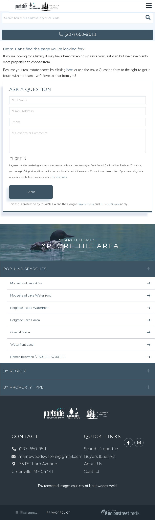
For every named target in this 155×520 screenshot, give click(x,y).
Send (31, 192)
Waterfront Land (22, 344)
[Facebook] (128, 442)
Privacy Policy (60, 177)
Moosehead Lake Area (26, 283)
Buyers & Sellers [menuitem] (99, 456)
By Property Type (23, 387)
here (69, 70)
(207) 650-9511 (80, 34)
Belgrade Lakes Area (25, 320)
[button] (148, 18)
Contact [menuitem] (91, 471)
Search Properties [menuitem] (101, 448)
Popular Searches (24, 269)
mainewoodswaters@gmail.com (50, 456)
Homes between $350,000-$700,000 (38, 357)
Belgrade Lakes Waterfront (29, 308)
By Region (14, 371)
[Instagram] (139, 442)
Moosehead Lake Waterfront (30, 295)
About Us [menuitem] (93, 463)
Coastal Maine (20, 332)
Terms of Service (109, 204)
